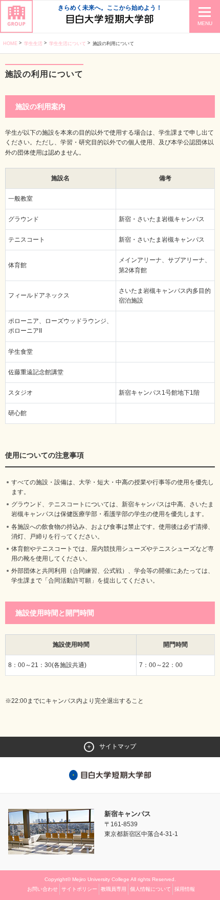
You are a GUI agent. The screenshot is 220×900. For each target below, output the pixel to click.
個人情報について (150, 889)
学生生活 (33, 43)
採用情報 (184, 889)
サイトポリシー (79, 889)
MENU (204, 23)
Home (10, 43)
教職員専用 (113, 889)
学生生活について (67, 43)
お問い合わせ (42, 889)
